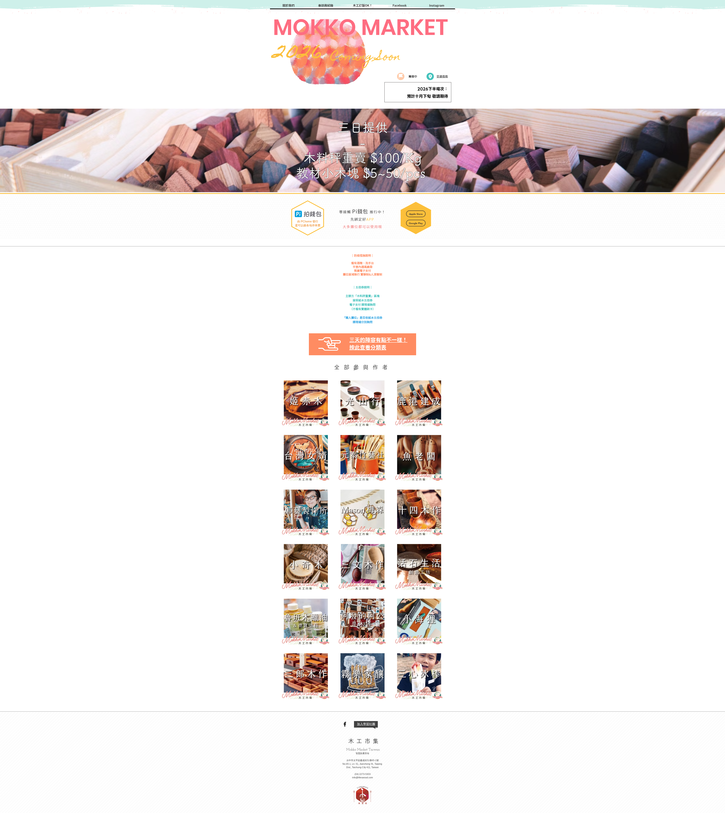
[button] (329, 344)
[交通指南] (430, 76)
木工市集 (364, 741)
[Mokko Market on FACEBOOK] (345, 724)
